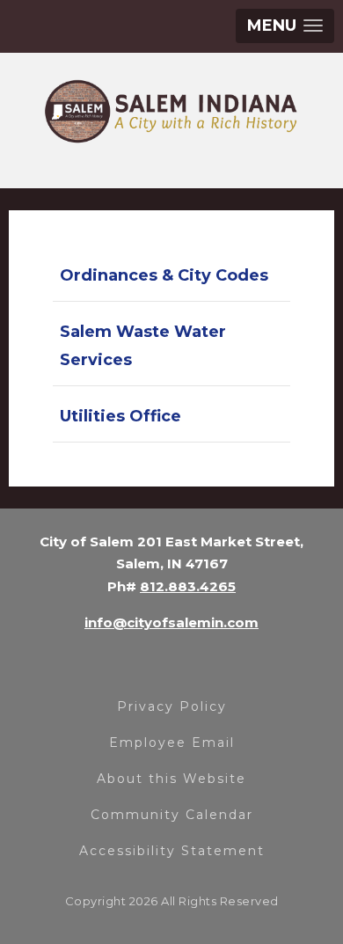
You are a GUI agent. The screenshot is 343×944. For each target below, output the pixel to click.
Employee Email (172, 742)
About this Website (171, 779)
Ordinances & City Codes (164, 275)
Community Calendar (172, 815)
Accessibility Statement (172, 851)
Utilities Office (120, 416)
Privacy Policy (172, 706)
